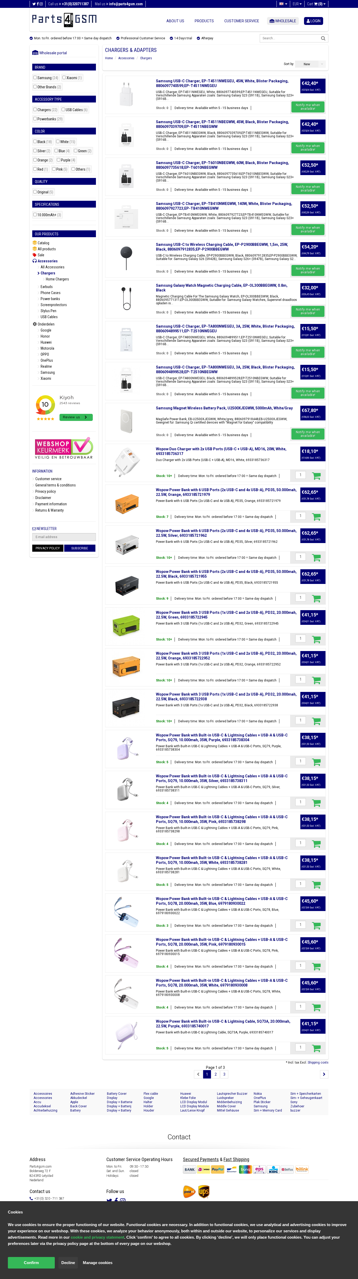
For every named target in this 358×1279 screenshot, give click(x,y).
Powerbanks (50, 119)
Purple (68, 160)
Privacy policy (45, 491)
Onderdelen (46, 324)
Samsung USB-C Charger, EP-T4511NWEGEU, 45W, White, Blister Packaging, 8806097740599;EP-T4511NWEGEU (222, 83)
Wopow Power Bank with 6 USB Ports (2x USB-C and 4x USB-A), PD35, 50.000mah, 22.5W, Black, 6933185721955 (226, 574)
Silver (43, 151)
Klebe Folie (188, 1098)
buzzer (295, 1110)
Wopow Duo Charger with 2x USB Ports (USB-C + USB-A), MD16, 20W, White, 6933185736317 (221, 451)
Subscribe (79, 548)
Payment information (51, 504)
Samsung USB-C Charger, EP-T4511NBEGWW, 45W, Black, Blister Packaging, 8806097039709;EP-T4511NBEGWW (222, 124)
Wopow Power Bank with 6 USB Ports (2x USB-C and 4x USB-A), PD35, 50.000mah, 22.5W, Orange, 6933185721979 (226, 492)
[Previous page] (198, 1074)
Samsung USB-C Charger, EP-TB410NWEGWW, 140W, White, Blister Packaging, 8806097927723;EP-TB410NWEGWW (224, 206)
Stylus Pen (48, 311)
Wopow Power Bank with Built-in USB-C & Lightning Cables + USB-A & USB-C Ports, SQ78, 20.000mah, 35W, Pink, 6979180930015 (222, 941)
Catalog (43, 243)
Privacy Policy (48, 548)
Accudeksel (42, 1106)
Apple (74, 1102)
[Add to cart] (316, 475)
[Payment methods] (239, 1169)
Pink (61, 169)
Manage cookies (97, 1262)
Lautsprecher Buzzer (232, 1094)
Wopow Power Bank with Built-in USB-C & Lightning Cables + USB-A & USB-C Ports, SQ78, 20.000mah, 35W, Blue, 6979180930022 (222, 901)
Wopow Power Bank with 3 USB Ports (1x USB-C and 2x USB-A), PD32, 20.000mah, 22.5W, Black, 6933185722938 (226, 696)
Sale (40, 255)
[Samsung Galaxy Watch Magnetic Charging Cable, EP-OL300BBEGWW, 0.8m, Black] (126, 298)
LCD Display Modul (193, 1102)
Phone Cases (50, 293)
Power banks (50, 299)
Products (204, 21)
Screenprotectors (53, 305)
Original (45, 192)
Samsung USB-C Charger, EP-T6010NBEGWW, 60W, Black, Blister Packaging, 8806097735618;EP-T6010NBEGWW (222, 165)
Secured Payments (201, 1159)
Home (109, 58)
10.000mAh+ (49, 215)
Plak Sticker (262, 1102)
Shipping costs (318, 1062)
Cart (315, 4)
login (315, 21)
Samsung (47, 78)
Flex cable (151, 1094)
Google (45, 330)
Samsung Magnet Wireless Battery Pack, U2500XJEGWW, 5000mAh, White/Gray (224, 408)
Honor (45, 336)
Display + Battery (119, 1110)
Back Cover (78, 1106)
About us (175, 21)
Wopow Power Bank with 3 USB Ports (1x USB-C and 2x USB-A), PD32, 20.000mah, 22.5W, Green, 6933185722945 (226, 614)
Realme (46, 366)
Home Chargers (57, 279)
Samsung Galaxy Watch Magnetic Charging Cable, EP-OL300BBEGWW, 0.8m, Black (222, 287)
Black (44, 142)
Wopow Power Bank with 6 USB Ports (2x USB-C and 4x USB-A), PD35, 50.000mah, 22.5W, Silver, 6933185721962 (226, 533)
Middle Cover (226, 1106)
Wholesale (285, 21)
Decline (68, 1262)
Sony (293, 1102)
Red (42, 169)
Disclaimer (43, 498)
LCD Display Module (194, 1106)
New (307, 64)
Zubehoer (297, 1106)
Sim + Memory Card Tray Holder (268, 1111)
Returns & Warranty (49, 510)
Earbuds (46, 287)
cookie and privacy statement (97, 1237)
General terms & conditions (55, 485)
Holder (148, 1106)
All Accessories (52, 267)
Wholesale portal (52, 53)
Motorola (47, 348)
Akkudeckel (78, 1098)
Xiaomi (74, 78)
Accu (37, 1102)
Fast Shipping (236, 1159)
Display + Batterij (119, 1106)
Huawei (46, 342)
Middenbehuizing (229, 1102)
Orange (45, 160)
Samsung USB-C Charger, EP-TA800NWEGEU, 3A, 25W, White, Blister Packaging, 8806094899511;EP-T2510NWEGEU (225, 328)
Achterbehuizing (45, 1110)
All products (46, 249)
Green (84, 151)
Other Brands (49, 87)
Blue (64, 151)
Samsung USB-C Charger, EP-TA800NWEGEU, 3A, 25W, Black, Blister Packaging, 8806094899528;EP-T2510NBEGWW (225, 369)
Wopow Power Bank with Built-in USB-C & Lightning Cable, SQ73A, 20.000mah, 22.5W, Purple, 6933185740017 (223, 1023)
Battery (75, 1110)
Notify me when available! (308, 107)
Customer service (241, 21)
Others (83, 169)
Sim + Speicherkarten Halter (305, 1094)
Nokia (258, 1094)
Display (112, 1098)
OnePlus (46, 360)
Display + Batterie (119, 1102)
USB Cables (77, 110)
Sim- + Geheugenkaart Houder (306, 1098)
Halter (148, 1102)
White (67, 142)
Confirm (31, 1262)
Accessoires (43, 1094)
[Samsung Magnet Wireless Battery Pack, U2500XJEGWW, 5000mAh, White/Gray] (126, 421)
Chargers (47, 110)
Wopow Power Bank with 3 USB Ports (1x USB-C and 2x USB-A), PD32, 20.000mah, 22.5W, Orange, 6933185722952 (226, 655)
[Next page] (324, 1074)
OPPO (44, 354)
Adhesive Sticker (82, 1094)
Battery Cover (117, 1094)
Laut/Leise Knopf (192, 1110)
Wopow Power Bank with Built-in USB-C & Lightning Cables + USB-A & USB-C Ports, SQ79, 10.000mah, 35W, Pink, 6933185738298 (222, 819)
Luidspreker (225, 1098)
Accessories (47, 261)
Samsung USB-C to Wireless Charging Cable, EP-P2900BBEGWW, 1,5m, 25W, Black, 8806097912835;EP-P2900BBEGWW (222, 246)
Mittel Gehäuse (228, 1110)
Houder (149, 1110)
